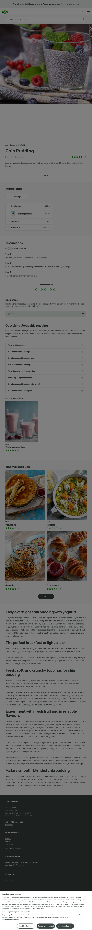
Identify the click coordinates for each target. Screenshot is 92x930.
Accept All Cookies (65, 926)
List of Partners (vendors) (10, 919)
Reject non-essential (46, 926)
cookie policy (40, 908)
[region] (46, 910)
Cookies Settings (26, 926)
